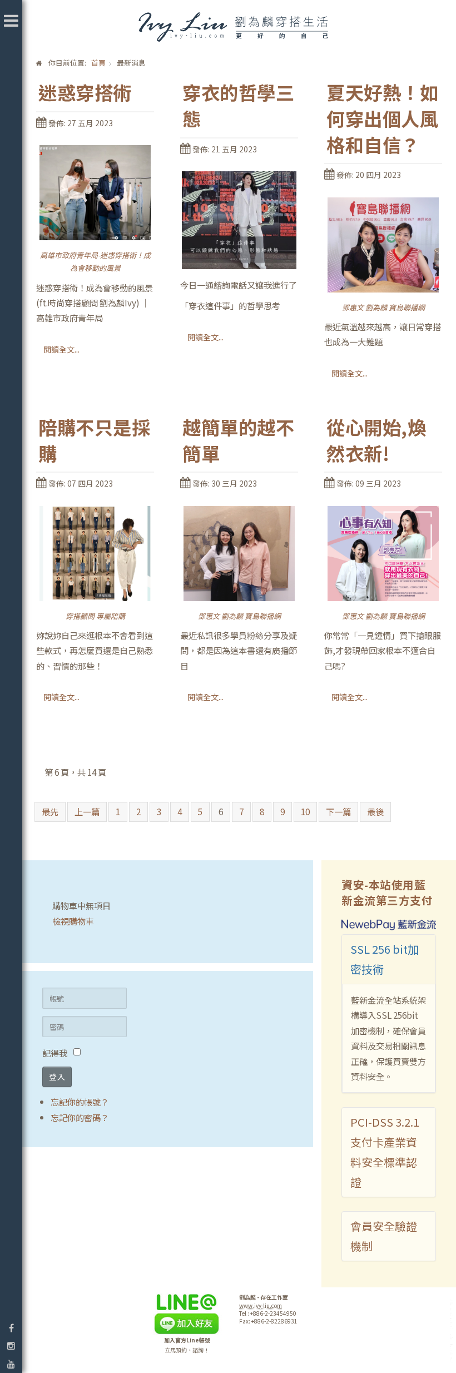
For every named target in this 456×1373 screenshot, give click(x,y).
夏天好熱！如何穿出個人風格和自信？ (382, 119)
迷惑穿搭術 (85, 93)
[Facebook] (11, 1328)
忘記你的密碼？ (80, 1117)
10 (305, 811)
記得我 (54, 1053)
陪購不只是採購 (94, 440)
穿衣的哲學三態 (238, 106)
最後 (375, 811)
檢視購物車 (73, 921)
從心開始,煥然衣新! (376, 440)
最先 (50, 811)
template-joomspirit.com (452, 1331)
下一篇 (338, 811)
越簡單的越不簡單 (238, 440)
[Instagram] (11, 1345)
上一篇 (87, 811)
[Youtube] (11, 1364)
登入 (57, 1076)
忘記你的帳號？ (80, 1102)
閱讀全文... (61, 349)
